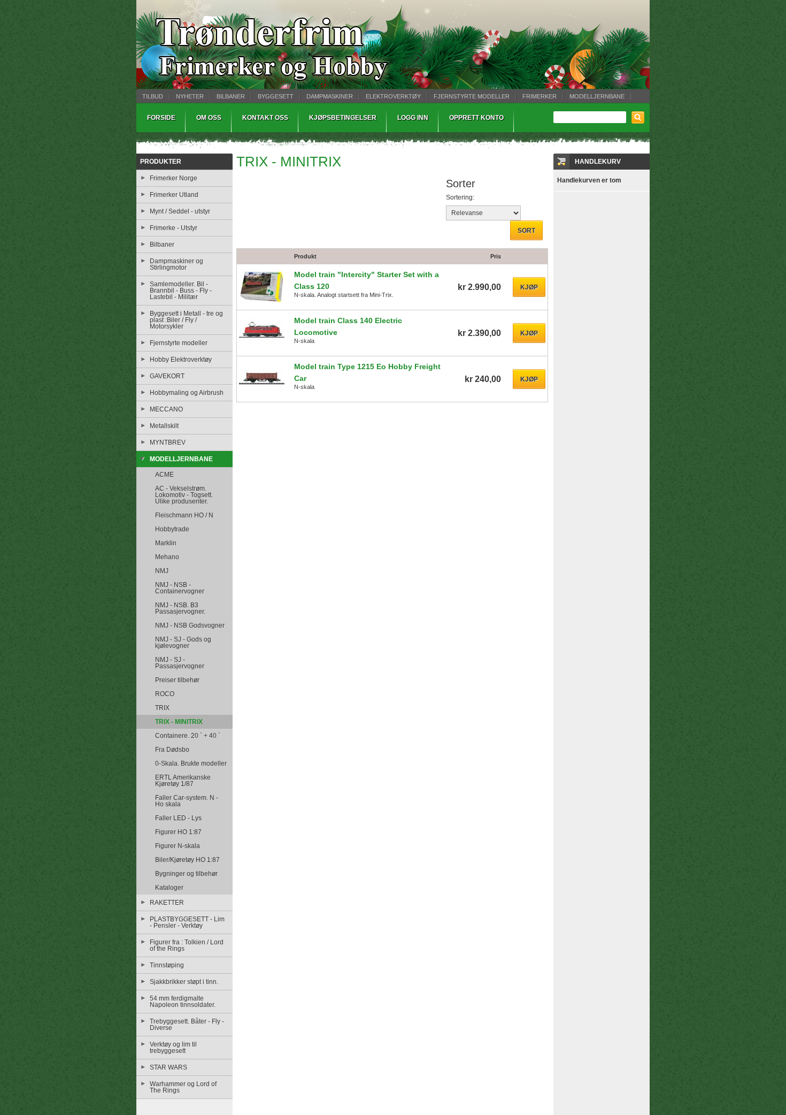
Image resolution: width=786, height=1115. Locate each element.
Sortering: (460, 197)
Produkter (160, 161)
